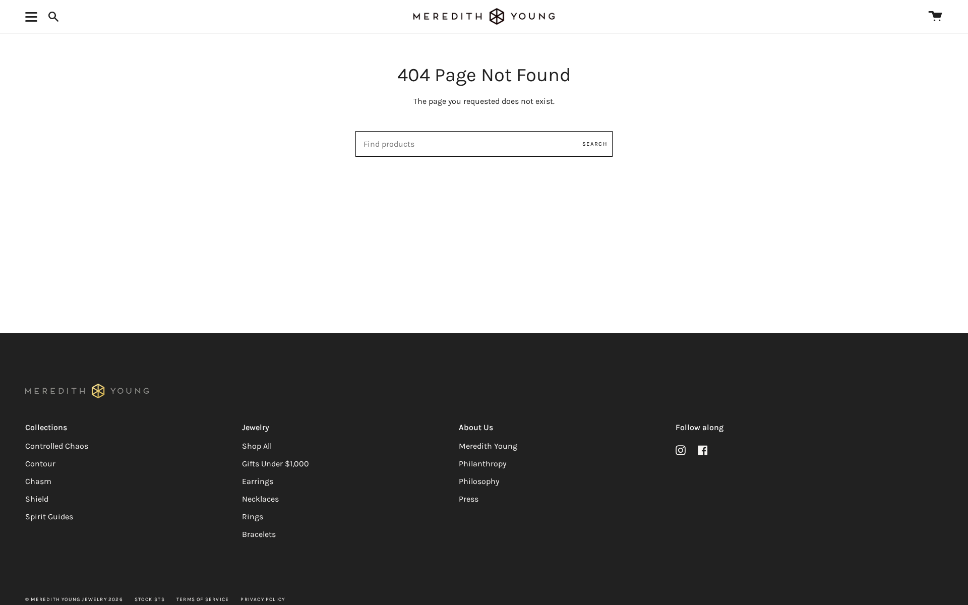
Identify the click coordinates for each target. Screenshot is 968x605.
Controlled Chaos (56, 446)
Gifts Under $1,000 (275, 463)
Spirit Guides (49, 516)
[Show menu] (32, 16)
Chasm (38, 481)
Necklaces (260, 499)
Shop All (257, 446)
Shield (36, 499)
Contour (40, 463)
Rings (252, 516)
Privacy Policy (262, 599)
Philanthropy (482, 463)
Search (595, 144)
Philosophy (479, 481)
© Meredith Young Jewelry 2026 (74, 599)
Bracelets (259, 534)
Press (468, 499)
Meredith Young (488, 446)
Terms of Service (202, 599)
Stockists (150, 599)
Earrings (257, 481)
